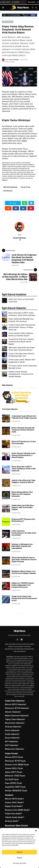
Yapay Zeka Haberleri (15, 719)
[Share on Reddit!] (8, 208)
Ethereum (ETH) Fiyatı (15, 761)
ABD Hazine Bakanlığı (10, 187)
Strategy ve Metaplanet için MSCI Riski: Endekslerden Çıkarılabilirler (22, 546)
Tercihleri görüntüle (19, 863)
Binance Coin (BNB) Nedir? (17, 810)
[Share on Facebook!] (15, 208)
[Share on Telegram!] (31, 203)
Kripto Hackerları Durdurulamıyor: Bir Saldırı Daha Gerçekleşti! (24, 533)
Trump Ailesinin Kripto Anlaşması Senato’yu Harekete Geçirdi (20, 334)
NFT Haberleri (11, 741)
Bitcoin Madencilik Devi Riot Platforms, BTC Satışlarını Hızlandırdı (22, 494)
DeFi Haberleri (11, 745)
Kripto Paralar (11, 753)
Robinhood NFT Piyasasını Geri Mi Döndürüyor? (23, 520)
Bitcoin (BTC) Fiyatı (14, 757)
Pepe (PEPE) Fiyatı (13, 783)
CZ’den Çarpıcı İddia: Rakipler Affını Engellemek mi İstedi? (21, 361)
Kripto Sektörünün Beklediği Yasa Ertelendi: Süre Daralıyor (21, 320)
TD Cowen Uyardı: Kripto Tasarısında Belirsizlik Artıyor (22, 367)
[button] (36, 830)
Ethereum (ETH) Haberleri (17, 708)
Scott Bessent (7, 191)
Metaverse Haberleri (14, 749)
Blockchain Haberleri (14, 723)
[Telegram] (21, 639)
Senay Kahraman (19, 238)
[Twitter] (17, 639)
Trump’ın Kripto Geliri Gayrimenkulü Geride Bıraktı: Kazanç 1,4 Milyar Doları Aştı (21, 327)
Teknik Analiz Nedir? (14, 817)
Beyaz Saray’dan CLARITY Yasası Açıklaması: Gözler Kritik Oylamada (21, 314)
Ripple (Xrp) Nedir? (14, 806)
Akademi (9, 795)
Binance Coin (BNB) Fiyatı (17, 764)
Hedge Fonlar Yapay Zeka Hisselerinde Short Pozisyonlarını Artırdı (24, 598)
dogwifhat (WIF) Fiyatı (15, 787)
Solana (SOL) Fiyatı (14, 768)
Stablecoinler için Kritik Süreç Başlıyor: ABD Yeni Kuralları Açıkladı (23, 507)
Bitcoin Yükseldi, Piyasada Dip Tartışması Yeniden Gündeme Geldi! (23, 430)
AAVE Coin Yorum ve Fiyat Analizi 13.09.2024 (21, 300)
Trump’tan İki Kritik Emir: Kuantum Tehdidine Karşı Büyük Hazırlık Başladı (21, 341)
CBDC (24, 141)
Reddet (19, 858)
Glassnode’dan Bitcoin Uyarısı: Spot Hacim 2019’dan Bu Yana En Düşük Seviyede (24, 559)
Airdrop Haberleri (13, 726)
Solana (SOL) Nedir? (14, 802)
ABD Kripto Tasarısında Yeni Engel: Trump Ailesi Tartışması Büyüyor (21, 348)
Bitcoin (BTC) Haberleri (15, 704)
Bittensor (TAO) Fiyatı (15, 775)
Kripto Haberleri (7, 21)
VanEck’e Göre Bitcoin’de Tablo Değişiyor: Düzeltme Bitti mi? (23, 481)
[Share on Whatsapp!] (24, 203)
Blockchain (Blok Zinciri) (16, 825)
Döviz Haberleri (12, 730)
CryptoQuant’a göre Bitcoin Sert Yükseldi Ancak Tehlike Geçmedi (24, 417)
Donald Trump (25, 187)
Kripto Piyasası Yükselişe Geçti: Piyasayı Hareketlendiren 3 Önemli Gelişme (24, 455)
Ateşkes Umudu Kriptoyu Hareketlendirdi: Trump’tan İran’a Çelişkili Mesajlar (20, 374)
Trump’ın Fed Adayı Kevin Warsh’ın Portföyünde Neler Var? (21, 355)
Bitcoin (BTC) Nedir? (14, 799)
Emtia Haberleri (12, 734)
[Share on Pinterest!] (31, 208)
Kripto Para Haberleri (14, 701)
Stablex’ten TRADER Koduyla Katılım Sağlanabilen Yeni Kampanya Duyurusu (23, 585)
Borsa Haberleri (12, 738)
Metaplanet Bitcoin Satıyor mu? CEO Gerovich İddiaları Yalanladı (24, 572)
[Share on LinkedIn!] (23, 208)
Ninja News (19, 630)
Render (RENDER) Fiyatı (16, 790)
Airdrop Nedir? (12, 821)
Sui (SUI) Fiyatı (12, 779)
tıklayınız (4, 180)
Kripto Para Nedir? (13, 813)
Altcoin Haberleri (13, 712)
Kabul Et (19, 852)
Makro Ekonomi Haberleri (17, 715)
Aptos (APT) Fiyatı (13, 772)
